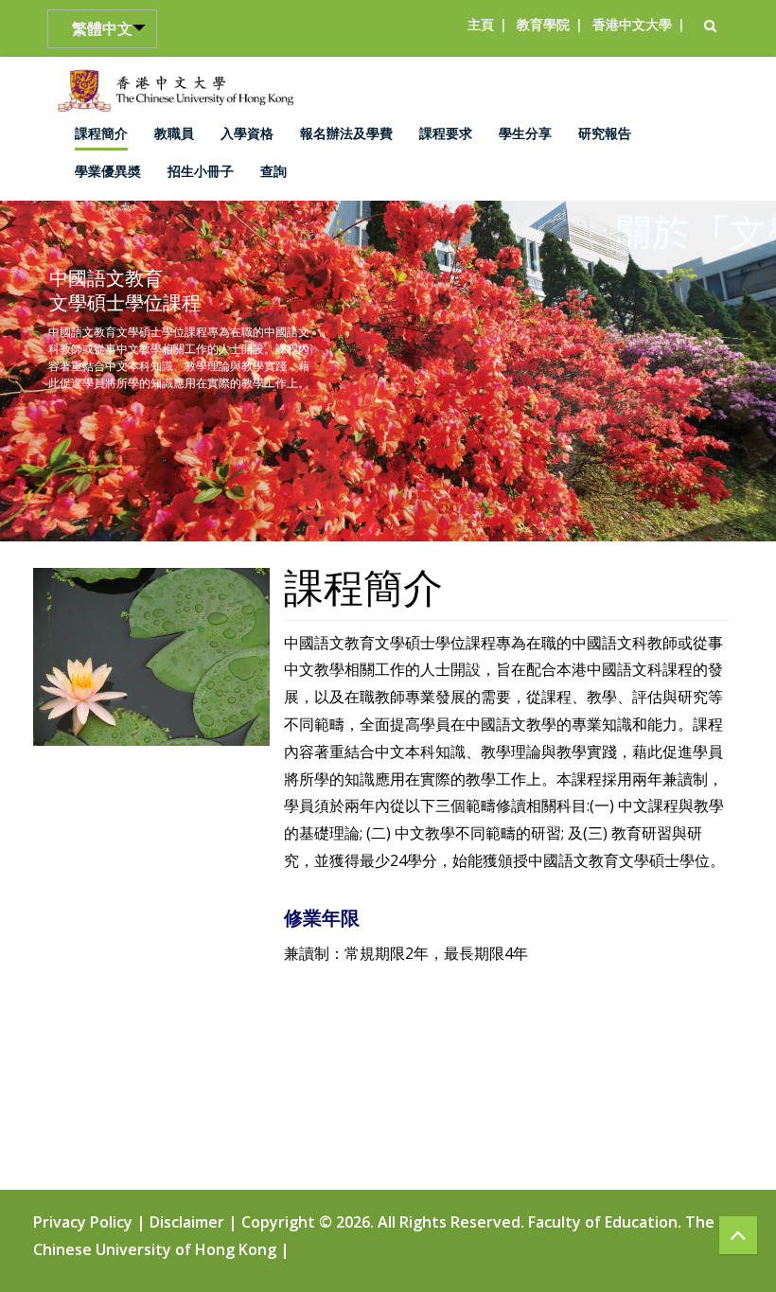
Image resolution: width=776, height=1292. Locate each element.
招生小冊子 (201, 171)
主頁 (480, 24)
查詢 (273, 171)
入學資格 (246, 133)
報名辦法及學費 (346, 133)
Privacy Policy (84, 1222)
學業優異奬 (108, 171)
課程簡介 (101, 133)
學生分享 (525, 133)
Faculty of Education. (604, 1222)
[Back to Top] (738, 1235)
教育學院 (543, 24)
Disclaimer (189, 1222)
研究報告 (604, 133)
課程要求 (445, 133)
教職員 (174, 133)
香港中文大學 (632, 24)
